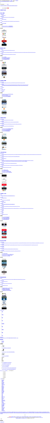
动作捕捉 (5, 5)
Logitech (8, 283)
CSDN (2, 381)
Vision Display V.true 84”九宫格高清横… (7, 172)
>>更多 (1, 378)
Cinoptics (9, 161)
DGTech (7, 52)
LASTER (19, 165)
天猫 (2, 395)
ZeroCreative (22, 154)
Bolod (20, 154)
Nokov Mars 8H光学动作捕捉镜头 (6, 96)
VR (6, 5)
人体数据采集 (2, 14)
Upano (32, 208)
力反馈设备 (1, 53)
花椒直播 (3, 387)
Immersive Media (4, 208)
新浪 (2, 396)
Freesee (28, 154)
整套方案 (1, 284)
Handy (25, 52)
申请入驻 (37, 416)
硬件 (2, 317)
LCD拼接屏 (1, 211)
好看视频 (3, 405)
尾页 (6, 370)
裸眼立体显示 (2, 153)
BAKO (4, 214)
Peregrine (21, 52)
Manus (27, 52)
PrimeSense (8, 85)
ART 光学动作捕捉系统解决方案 (6, 130)
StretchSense (34, 52)
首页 (2, 311)
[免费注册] (16, 0)
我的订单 (1, 1)
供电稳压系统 (9, 204)
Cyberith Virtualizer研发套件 (5, 366)
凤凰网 (3, 392)
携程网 (3, 389)
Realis (15, 85)
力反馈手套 (1, 49)
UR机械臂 (5, 23)
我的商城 (6, 1)
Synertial (23, 52)
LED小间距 (1, 213)
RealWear (15, 163)
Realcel (31, 154)
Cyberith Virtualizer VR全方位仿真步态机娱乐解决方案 (9, 369)
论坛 (2, 335)
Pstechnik (29, 208)
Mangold (16, 279)
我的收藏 (4, 1)
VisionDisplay (33, 154)
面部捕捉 (1, 86)
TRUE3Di (3, 158)
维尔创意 (40, 416)
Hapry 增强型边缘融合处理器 (6, 218)
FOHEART (31, 52)
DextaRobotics (12, 17)
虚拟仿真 (16, 5)
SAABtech (31, 160)
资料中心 (15, 416)
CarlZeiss (14, 165)
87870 (2, 401)
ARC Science (18, 206)
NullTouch (7, 50)
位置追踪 (8, 5)
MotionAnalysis (5, 85)
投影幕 (1, 199)
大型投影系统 (2, 205)
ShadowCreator (21, 161)
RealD (15, 156)
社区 (20, 416)
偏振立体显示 (2, 155)
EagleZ (31, 208)
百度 (2, 399)
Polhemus (4, 279)
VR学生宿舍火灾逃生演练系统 (6, 289)
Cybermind (18, 160)
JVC (7, 156)
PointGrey (4, 161)
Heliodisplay (3, 206)
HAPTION (5, 54)
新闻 (2, 332)
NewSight (15, 154)
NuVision (14, 156)
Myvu (7, 165)
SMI (14, 279)
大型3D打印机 (2, 250)
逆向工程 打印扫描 (3, 240)
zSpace (6, 156)
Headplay (9, 165)
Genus (13, 208)
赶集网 (3, 388)
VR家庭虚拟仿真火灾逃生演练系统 (6, 290)
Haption (5, 19)
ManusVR (3, 17)
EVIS (39, 154)
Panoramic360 (7, 208)
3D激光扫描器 (2, 242)
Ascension (6, 283)
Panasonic (25, 208)
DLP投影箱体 (2, 209)
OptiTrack (4, 15)
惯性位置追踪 (2, 123)
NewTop (36, 154)
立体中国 (3, 408)
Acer (40, 154)
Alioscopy (13, 154)
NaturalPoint (18, 279)
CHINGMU (23, 85)
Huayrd (22, 279)
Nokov (17, 85)
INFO (20, 279)
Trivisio (15, 160)
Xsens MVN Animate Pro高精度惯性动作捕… (7, 94)
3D (0, 5)
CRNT (14, 85)
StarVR (16, 161)
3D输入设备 (1, 282)
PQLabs (5, 281)
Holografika (18, 154)
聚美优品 (3, 386)
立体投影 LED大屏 (3, 193)
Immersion (10, 283)
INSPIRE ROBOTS (7, 21)
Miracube (4, 156)
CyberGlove (9, 17)
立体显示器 (10, 5)
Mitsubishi (17, 156)
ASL (10, 279)
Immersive (15, 206)
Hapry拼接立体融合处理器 (5, 219)
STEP (18, 85)
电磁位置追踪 (2, 125)
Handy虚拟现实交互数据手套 (6, 58)
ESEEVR (5, 285)
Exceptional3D (3, 154)
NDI (12, 85)
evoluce (7, 281)
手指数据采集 (2, 16)
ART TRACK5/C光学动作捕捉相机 (6, 129)
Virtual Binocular (5, 167)
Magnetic (6, 154)
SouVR (38, 154)
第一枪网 (3, 404)
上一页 (2, 370)
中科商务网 (3, 410)
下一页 (5, 370)
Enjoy (29, 154)
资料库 (3, 329)
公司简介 (30, 416)
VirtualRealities (7, 160)
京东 (2, 394)
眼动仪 (1, 278)
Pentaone (10, 208)
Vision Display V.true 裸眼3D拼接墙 (6, 171)
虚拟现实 (2, 5)
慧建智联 (26, 161)
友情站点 (35, 416)
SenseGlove (6, 17)
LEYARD (6, 214)
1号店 (2, 385)
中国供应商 (3, 384)
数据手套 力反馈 (2, 48)
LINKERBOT (11, 21)
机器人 (3, 314)
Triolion (3, 210)
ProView (4, 163)
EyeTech (9, 279)
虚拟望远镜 (1, 166)
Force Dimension (14, 54)
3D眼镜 (5, 202)
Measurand (9, 52)
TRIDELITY (25, 154)
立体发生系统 (2, 201)
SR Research (6, 279)
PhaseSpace (17, 52)
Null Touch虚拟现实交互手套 (5, 59)
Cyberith (3, 285)
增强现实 (13, 5)
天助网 (3, 402)
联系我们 (25, 416)
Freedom (14, 21)
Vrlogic (2, 156)
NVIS (11, 160)
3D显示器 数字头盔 (3, 152)
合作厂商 (32, 416)
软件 (2, 320)
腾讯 (2, 397)
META (24, 161)
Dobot (5, 50)
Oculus (16, 160)
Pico (18, 161)
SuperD (11, 154)
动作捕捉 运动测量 (3, 80)
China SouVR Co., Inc (11, 417)
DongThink (26, 85)
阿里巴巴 (3, 398)
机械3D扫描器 (2, 246)
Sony (27, 208)
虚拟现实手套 (2, 51)
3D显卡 (3, 202)
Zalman (9, 156)
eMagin (21, 160)
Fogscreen (9, 206)
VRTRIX (29, 52)
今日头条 (3, 382)
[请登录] (11, 0)
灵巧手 (1, 20)
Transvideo (11, 156)
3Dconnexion (3, 283)
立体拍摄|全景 (2, 207)
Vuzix (2, 165)
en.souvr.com (41, 417)
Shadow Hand (3, 21)
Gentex (9, 163)
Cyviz (19, 208)
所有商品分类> (2, 310)
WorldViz (29, 160)
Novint (7, 54)
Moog (11, 54)
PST (11, 85)
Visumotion (8, 154)
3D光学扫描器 (2, 244)
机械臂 (1, 22)
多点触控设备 (2, 280)
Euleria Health (3, 89)
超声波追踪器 (2, 119)
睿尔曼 (3, 23)
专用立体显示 (2, 157)
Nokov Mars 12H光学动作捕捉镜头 (6, 95)
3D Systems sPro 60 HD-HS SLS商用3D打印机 (8, 254)
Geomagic (3, 54)
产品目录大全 (18, 416)
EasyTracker (20, 85)
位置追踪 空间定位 (3, 117)
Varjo (17, 161)
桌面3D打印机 (2, 248)
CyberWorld (14, 52)
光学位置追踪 (2, 121)
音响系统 (3, 204)
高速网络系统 (13, 204)
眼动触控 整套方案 (3, 277)
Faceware (3, 87)
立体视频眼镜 (2, 164)
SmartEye (12, 279)
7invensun (24, 279)
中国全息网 (3, 407)
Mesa (10, 85)
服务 (2, 326)
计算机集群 (1, 203)
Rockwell (25, 160)
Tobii (2, 279)
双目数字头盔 (2, 159)
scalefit (2, 91)
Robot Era (18, 21)
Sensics (23, 160)
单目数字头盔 (2, 162)
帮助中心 (9, 1)
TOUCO (3, 281)
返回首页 (11, 1)
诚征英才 (27, 416)
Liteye (2, 163)
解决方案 (3, 323)
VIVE (11, 161)
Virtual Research (4, 160)
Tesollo (16, 21)
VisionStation (6, 206)
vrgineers (13, 161)
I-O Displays (4, 165)
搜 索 (8, 4)
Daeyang (27, 160)
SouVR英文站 (3, 403)
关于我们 (22, 416)
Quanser (9, 54)
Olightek (22, 165)
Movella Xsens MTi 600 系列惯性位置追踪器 (7, 128)
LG (19, 156)
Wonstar (19, 52)
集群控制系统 (6, 204)
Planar (5, 158)
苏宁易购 (3, 391)
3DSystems (3, 19)
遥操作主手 (1, 18)
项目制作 (12, 416)
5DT (4, 17)
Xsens (2, 15)
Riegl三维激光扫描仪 (4, 253)
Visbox (13, 206)
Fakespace (11, 52)
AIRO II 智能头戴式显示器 (5, 170)
